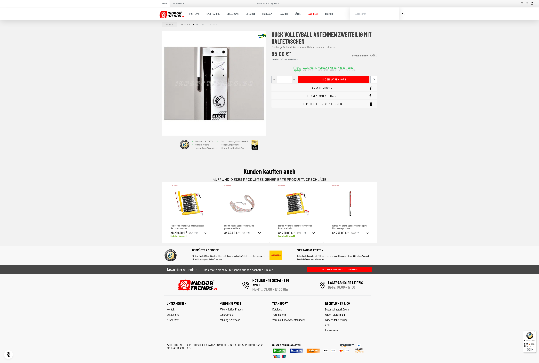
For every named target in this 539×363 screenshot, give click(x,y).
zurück (169, 24)
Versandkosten (221, 345)
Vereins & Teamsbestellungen (288, 320)
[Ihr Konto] (527, 3)
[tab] (324, 87)
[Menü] (534, 332)
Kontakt (171, 309)
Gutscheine (173, 314)
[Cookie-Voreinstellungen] (8, 354)
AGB (327, 325)
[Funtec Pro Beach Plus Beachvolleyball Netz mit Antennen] (189, 204)
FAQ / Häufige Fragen (231, 309)
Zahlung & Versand (230, 320)
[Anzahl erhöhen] (294, 79)
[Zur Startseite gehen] (171, 14)
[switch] (530, 349)
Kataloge (277, 309)
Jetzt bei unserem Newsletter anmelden (340, 269)
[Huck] (262, 36)
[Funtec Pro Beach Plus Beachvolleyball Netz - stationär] (296, 204)
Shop (164, 3)
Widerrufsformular (335, 314)
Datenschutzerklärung (337, 309)
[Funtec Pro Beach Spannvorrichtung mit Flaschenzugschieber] (350, 204)
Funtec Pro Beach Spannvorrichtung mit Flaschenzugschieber (349, 227)
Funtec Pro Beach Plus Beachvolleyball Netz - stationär (295, 227)
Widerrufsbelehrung (336, 320)
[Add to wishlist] (206, 232)
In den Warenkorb (333, 79)
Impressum (331, 330)
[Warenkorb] (532, 3)
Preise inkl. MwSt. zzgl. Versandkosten (284, 59)
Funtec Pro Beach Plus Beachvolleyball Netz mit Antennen (187, 227)
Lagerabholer (227, 314)
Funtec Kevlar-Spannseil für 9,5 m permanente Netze (239, 227)
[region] (214, 83)
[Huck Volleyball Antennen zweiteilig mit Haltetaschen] (214, 83)
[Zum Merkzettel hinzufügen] (373, 79)
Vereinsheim (178, 3)
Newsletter (173, 320)
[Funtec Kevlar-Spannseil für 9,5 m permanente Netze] (242, 204)
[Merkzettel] (522, 3)
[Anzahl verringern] (274, 79)
